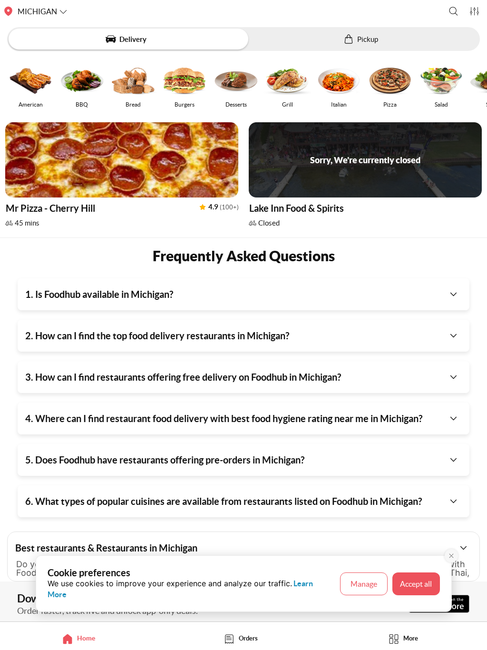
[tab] (81, 638)
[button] (453, 11)
